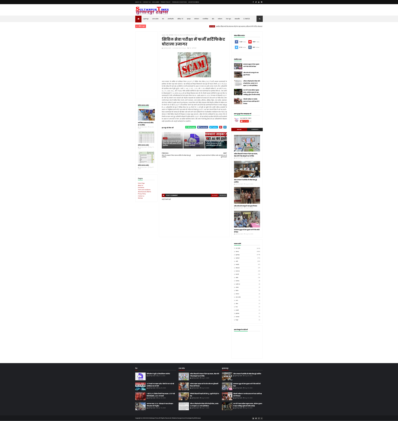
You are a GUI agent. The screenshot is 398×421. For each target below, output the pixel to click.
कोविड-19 (180, 19)
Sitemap (140, 198)
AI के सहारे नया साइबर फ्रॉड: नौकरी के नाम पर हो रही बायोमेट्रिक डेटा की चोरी (215, 143)
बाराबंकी (237, 310)
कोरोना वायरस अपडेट (143, 145)
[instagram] (261, 2)
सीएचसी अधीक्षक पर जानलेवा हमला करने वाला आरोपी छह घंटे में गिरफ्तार (251, 101)
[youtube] (259, 2)
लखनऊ (237, 251)
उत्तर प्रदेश (155, 19)
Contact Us (146, 2)
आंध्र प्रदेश (238, 297)
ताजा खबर (239, 129)
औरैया (237, 303)
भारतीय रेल (238, 284)
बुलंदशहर (237, 313)
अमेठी (237, 261)
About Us (138, 2)
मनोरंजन (196, 19)
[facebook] (253, 2)
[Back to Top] (261, 418)
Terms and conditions (179, 2)
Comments (254, 129)
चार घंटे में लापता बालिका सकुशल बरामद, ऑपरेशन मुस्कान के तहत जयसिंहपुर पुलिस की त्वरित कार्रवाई (251, 92)
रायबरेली (237, 264)
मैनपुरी (237, 320)
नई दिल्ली (194, 48)
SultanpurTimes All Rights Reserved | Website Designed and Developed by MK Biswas (175, 418)
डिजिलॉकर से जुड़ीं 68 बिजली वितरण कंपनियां (193, 144)
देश (163, 19)
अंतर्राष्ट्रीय (171, 19)
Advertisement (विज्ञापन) (144, 191)
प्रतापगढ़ (237, 281)
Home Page (141, 183)
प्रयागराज (238, 271)
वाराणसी (237, 274)
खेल (213, 19)
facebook (223, 195)
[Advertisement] (146, 65)
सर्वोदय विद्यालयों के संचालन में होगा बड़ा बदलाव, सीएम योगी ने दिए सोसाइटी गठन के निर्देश (227, 26)
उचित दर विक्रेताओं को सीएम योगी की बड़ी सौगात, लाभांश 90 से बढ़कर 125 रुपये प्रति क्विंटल (251, 83)
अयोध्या (237, 287)
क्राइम (189, 19)
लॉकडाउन (238, 268)
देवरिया (237, 290)
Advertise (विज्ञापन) (193, 2)
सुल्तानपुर (146, 19)
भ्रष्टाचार (237, 316)
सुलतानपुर (261, 26)
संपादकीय (237, 19)
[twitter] (256, 2)
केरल (237, 307)
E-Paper (247, 19)
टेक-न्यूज (228, 19)
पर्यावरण (220, 19)
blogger (214, 195)
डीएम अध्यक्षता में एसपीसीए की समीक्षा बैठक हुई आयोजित (247, 374)
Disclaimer (155, 2)
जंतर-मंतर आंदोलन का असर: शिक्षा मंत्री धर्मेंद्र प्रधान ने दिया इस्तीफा (172, 143)
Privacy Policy (165, 2)
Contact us (141, 196)
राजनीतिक (205, 19)
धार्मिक (237, 277)
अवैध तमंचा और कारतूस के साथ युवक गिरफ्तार (245, 206)
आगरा (237, 300)
